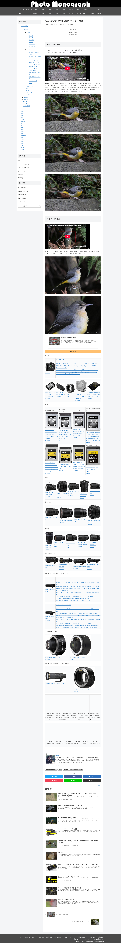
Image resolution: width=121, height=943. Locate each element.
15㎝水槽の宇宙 (22, 187)
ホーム (21, 937)
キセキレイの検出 (73, 32)
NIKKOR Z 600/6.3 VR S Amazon (79, 567)
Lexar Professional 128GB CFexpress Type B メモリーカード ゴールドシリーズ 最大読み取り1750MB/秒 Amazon (51, 468)
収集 (22, 143)
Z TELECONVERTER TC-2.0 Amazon (77, 658)
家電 (22, 129)
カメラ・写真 (48, 769)
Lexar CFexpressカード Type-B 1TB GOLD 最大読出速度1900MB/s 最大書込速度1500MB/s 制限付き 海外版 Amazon (79, 467)
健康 (22, 127)
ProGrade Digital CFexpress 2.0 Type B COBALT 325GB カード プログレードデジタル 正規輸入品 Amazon (65, 435)
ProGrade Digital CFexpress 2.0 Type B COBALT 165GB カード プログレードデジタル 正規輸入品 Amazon (51, 435)
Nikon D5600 (32, 46)
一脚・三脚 (29, 92)
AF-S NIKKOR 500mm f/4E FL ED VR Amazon (54, 684)
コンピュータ (24, 131)
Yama (57, 755)
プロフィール (21, 171)
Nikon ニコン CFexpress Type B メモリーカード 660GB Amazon (92, 470)
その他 (30, 83)
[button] (40, 206)
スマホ (27, 90)
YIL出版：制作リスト (23, 191)
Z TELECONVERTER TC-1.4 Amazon (52, 658)
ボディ (60, 769)
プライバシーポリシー (23, 167)
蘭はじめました (22, 198)
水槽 (22, 109)
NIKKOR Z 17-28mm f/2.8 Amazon (80, 520)
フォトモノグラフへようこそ (25, 164)
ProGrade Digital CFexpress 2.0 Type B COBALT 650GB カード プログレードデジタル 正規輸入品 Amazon (78, 434)
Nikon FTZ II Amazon (69, 395)
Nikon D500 (32, 44)
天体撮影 (25, 104)
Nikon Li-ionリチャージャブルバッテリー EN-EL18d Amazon (50, 395)
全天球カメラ (29, 86)
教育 (22, 137)
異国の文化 (23, 135)
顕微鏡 (25, 101)
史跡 (22, 145)
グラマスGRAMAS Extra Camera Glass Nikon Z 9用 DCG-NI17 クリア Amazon (93, 395)
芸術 (22, 117)
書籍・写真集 (26, 106)
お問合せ (20, 160)
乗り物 (22, 147)
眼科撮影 (26, 99)
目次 (71, 29)
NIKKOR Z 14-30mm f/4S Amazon (66, 521)
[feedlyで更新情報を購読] (56, 765)
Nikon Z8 (31, 36)
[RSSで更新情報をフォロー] (58, 765)
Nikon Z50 (31, 40)
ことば (22, 139)
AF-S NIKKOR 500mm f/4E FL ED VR (76, 769)
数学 (22, 133)
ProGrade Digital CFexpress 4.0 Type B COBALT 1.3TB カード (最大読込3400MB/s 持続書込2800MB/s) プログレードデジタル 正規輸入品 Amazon (93, 437)
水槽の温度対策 (22, 194)
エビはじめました (22, 201)
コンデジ (28, 88)
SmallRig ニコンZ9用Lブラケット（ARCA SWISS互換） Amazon (80, 397)
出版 (22, 113)
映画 (22, 141)
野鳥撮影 (26, 97)
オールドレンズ (33, 81)
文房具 (22, 119)
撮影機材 (55, 769)
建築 (22, 115)
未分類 (22, 151)
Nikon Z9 (31, 38)
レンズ (65, 769)
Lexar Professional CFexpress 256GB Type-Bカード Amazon (65, 467)
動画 (22, 111)
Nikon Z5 (31, 42)
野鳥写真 (20, 178)
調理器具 (23, 121)
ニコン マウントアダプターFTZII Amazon (82, 690)
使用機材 (20, 174)
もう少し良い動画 (73, 34)
